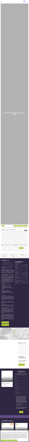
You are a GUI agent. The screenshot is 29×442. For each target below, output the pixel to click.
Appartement (5, 227)
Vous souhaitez (16, 390)
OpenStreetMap (24, 339)
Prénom (16, 376)
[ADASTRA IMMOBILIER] (26, 2)
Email (16, 382)
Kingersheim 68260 (10, 227)
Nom (16, 379)
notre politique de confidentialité (13, 438)
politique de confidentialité (21, 408)
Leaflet (21, 339)
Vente (2, 227)
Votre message (17, 393)
